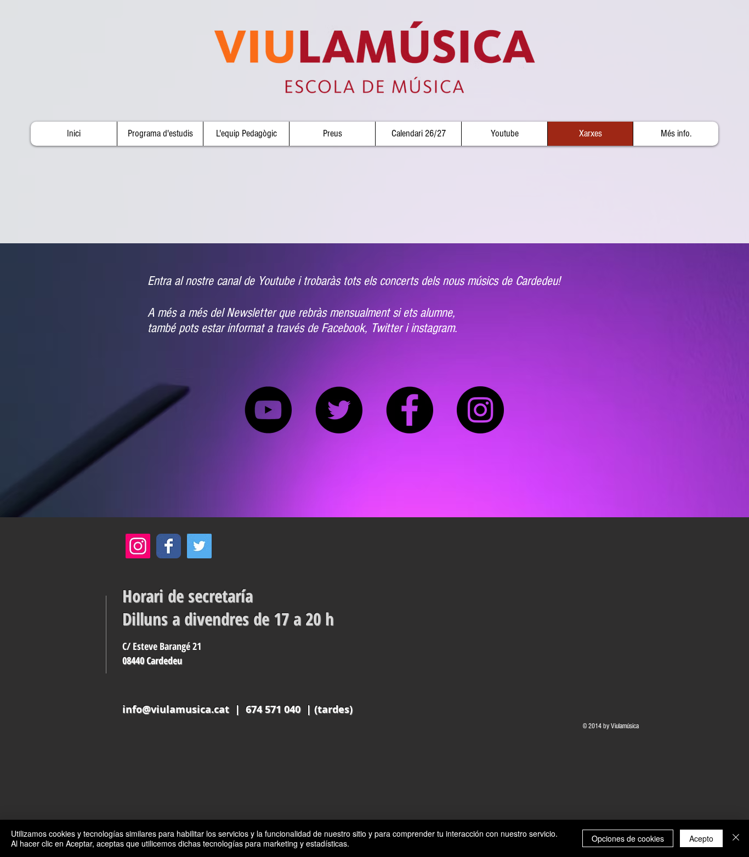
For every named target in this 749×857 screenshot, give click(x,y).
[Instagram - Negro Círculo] (480, 409)
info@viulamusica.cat (175, 709)
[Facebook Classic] (168, 546)
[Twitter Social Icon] (199, 546)
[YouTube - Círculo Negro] (268, 409)
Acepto (701, 838)
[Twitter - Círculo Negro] (338, 409)
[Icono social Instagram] (138, 546)
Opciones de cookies (628, 838)
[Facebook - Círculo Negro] (409, 409)
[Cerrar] (735, 838)
